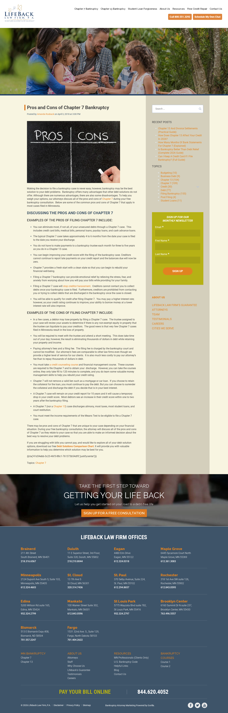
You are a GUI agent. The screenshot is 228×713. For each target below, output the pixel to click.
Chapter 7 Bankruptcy (86, 8)
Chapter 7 (107, 198)
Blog (116, 670)
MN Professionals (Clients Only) (131, 657)
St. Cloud (75, 575)
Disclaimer (59, 705)
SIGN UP (177, 271)
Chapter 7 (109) (169, 183)
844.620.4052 (152, 692)
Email (158, 227)
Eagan (119, 549)
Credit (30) (166, 186)
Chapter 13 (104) (170, 179)
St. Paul (120, 575)
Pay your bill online (85, 692)
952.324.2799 (28, 613)
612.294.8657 (121, 587)
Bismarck (28, 627)
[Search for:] (177, 109)
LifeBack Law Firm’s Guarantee (174, 305)
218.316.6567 (28, 561)
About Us (165, 8)
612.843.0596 (75, 613)
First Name (161, 240)
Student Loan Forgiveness (142, 8)
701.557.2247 (28, 639)
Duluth (73, 549)
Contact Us (216, 8)
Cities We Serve (163, 328)
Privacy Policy (73, 705)
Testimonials (162, 319)
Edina (25, 601)
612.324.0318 (121, 561)
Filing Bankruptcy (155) (173, 193)
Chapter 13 (59, 406)
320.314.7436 (75, 587)
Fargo (72, 627)
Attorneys (160, 309)
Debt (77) (166, 190)
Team (156, 314)
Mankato (74, 601)
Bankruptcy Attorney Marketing (120, 705)
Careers (158, 323)
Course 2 (165, 666)
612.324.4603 (28, 587)
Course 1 (165, 662)
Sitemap (87, 705)
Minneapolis (31, 575)
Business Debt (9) (170, 176)
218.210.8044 (75, 561)
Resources (178, 8)
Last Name (161, 254)
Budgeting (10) (169, 172)
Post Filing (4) (168, 197)
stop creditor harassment (76, 286)
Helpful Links (121, 665)
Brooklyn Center (174, 601)
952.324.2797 (121, 613)
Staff (70, 661)
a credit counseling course (63, 364)
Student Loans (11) (171, 200)
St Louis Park (124, 601)
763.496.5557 (169, 613)
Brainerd (28, 549)
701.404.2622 (75, 639)
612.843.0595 (169, 587)
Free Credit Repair (197, 8)
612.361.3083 (168, 561)
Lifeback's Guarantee (78, 670)
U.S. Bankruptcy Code (126, 661)
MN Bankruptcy (33, 653)
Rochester (169, 575)
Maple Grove (171, 549)
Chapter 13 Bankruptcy (113, 8)
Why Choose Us (76, 665)
